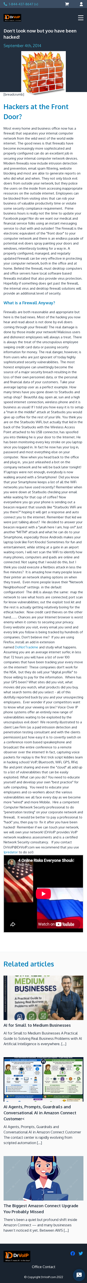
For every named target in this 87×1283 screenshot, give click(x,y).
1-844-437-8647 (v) (23, 4)
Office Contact (43, 1267)
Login (80, 4)
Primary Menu (80, 17)
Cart (67, 4)
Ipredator (11, 852)
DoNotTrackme (26, 647)
